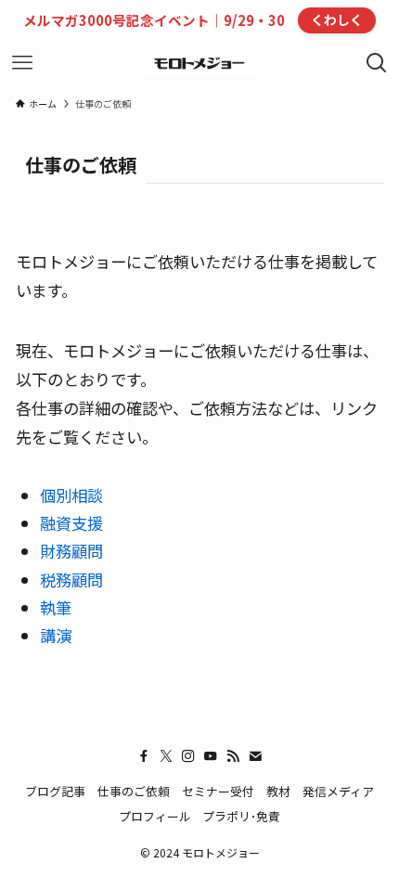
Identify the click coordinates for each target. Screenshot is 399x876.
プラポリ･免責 (241, 816)
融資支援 (71, 523)
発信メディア (338, 791)
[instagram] (188, 756)
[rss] (233, 756)
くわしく (337, 19)
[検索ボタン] (376, 63)
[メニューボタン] (22, 63)
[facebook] (143, 756)
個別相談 (71, 495)
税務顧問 (71, 579)
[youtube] (210, 756)
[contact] (255, 756)
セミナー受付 (218, 791)
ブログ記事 (55, 791)
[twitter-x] (166, 756)
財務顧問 (71, 550)
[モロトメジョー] (199, 63)
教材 (278, 791)
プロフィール (155, 816)
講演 (55, 635)
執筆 (55, 607)
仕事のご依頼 (133, 791)
